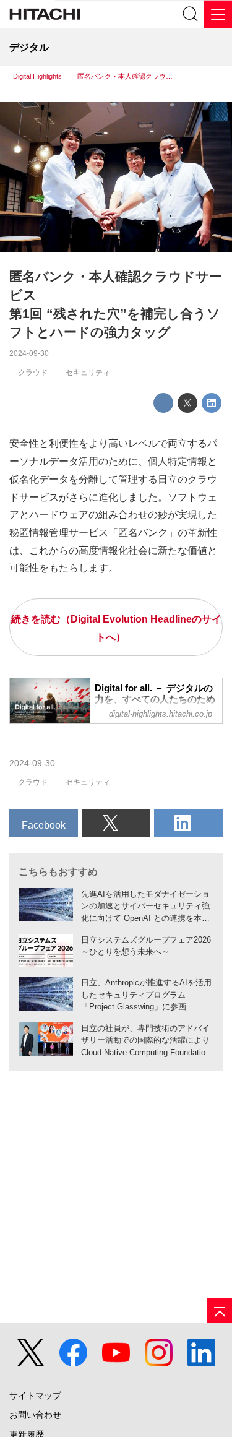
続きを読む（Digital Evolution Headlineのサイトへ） (116, 627)
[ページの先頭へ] (219, 1310)
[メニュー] (218, 14)
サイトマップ (35, 1395)
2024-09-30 (29, 353)
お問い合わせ (35, 1415)
